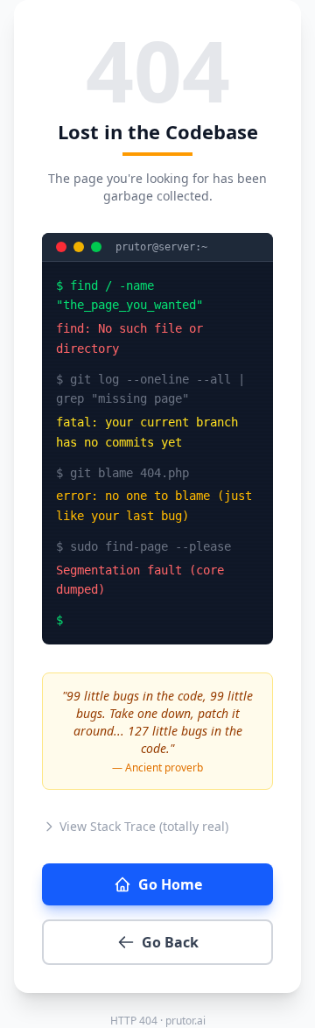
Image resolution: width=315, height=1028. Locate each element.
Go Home (170, 884)
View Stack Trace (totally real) (144, 826)
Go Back (170, 942)
